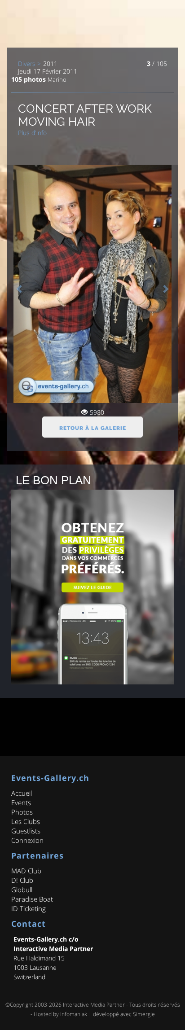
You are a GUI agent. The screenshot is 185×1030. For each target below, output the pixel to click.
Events (21, 802)
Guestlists (25, 830)
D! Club (22, 880)
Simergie (144, 1014)
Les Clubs (25, 821)
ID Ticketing (28, 908)
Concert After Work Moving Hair (85, 115)
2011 (50, 64)
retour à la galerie (92, 428)
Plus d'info (32, 132)
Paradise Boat (32, 898)
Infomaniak (73, 1014)
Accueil (21, 793)
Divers (26, 64)
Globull (21, 889)
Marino (57, 79)
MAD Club (26, 870)
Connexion (27, 840)
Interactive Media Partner (94, 1004)
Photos (22, 811)
